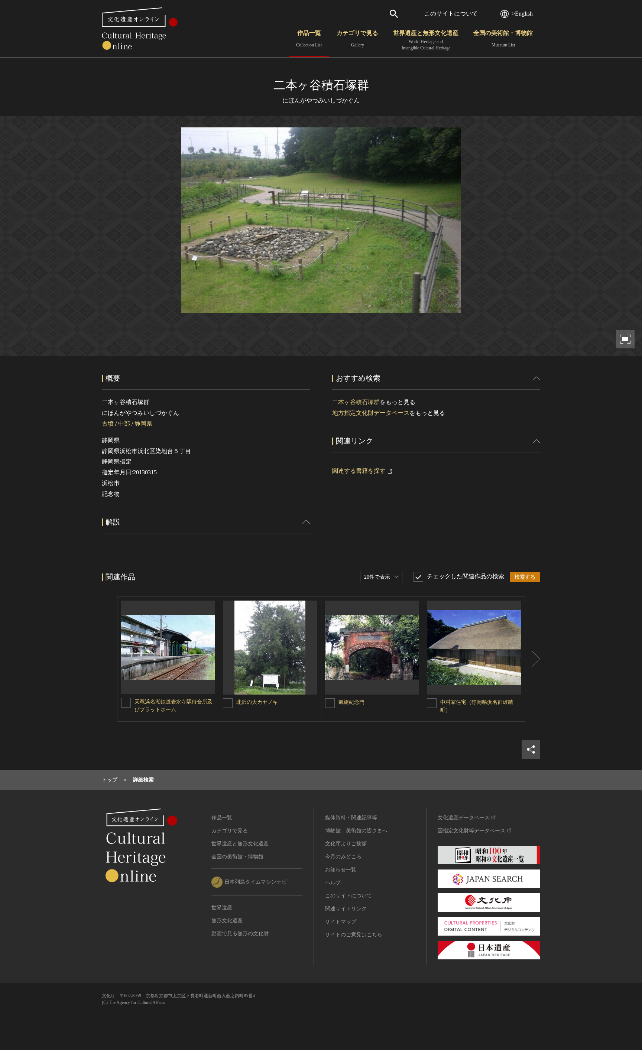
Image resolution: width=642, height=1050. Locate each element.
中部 (124, 423)
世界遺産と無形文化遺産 (425, 40)
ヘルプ (333, 882)
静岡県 (143, 423)
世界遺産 (221, 907)
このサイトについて (451, 13)
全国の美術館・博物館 (503, 39)
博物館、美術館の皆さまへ (356, 830)
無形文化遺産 (227, 920)
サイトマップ (340, 921)
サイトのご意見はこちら (353, 934)
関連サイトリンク (346, 908)
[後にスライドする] (532, 659)
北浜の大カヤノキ (257, 702)
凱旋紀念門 (351, 702)
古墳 (108, 423)
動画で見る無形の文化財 (240, 933)
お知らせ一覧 (340, 869)
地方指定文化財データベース (370, 413)
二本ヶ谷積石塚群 (356, 402)
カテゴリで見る (357, 39)
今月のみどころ (343, 856)
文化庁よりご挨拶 (346, 843)
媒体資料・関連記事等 (351, 817)
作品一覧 (309, 39)
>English (522, 13)
